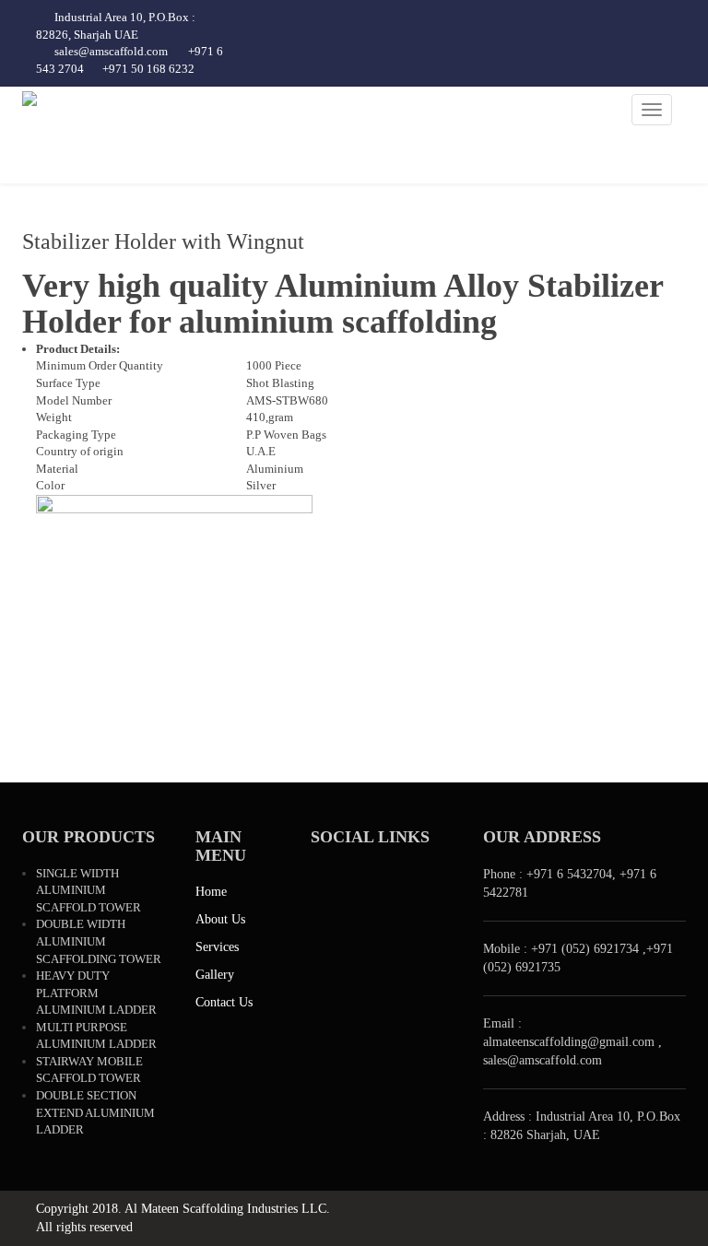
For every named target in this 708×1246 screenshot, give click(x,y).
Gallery (214, 975)
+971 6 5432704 (569, 874)
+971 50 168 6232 (148, 69)
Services (217, 947)
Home (211, 892)
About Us (220, 919)
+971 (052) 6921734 (585, 949)
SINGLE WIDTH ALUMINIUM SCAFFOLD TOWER (88, 890)
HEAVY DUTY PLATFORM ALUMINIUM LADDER (96, 993)
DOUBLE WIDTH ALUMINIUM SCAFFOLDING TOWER (98, 941)
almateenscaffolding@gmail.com (570, 1042)
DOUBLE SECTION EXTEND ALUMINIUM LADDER (95, 1112)
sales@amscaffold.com (111, 51)
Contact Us (224, 1002)
